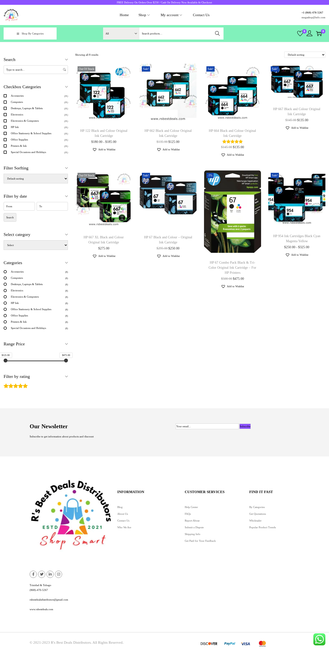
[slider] (5, 360)
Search (217, 33)
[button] (103, 149)
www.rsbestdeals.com (41, 609)
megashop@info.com (313, 17)
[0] (300, 33)
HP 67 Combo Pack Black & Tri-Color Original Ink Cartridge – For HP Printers (232, 267)
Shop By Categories (33, 33)
